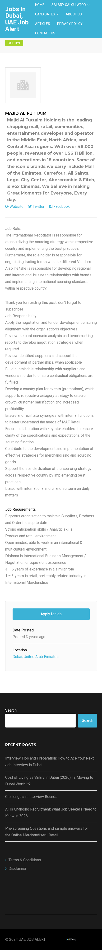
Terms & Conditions (25, 860)
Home (39, 5)
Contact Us (45, 33)
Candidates (45, 14)
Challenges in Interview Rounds (31, 796)
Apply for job (51, 614)
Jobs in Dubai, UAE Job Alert (17, 19)
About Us (74, 14)
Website (16, 206)
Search (11, 710)
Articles (42, 24)
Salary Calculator (68, 5)
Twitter (38, 206)
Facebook (61, 206)
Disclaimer (17, 868)
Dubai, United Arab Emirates (36, 656)
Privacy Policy (70, 24)
